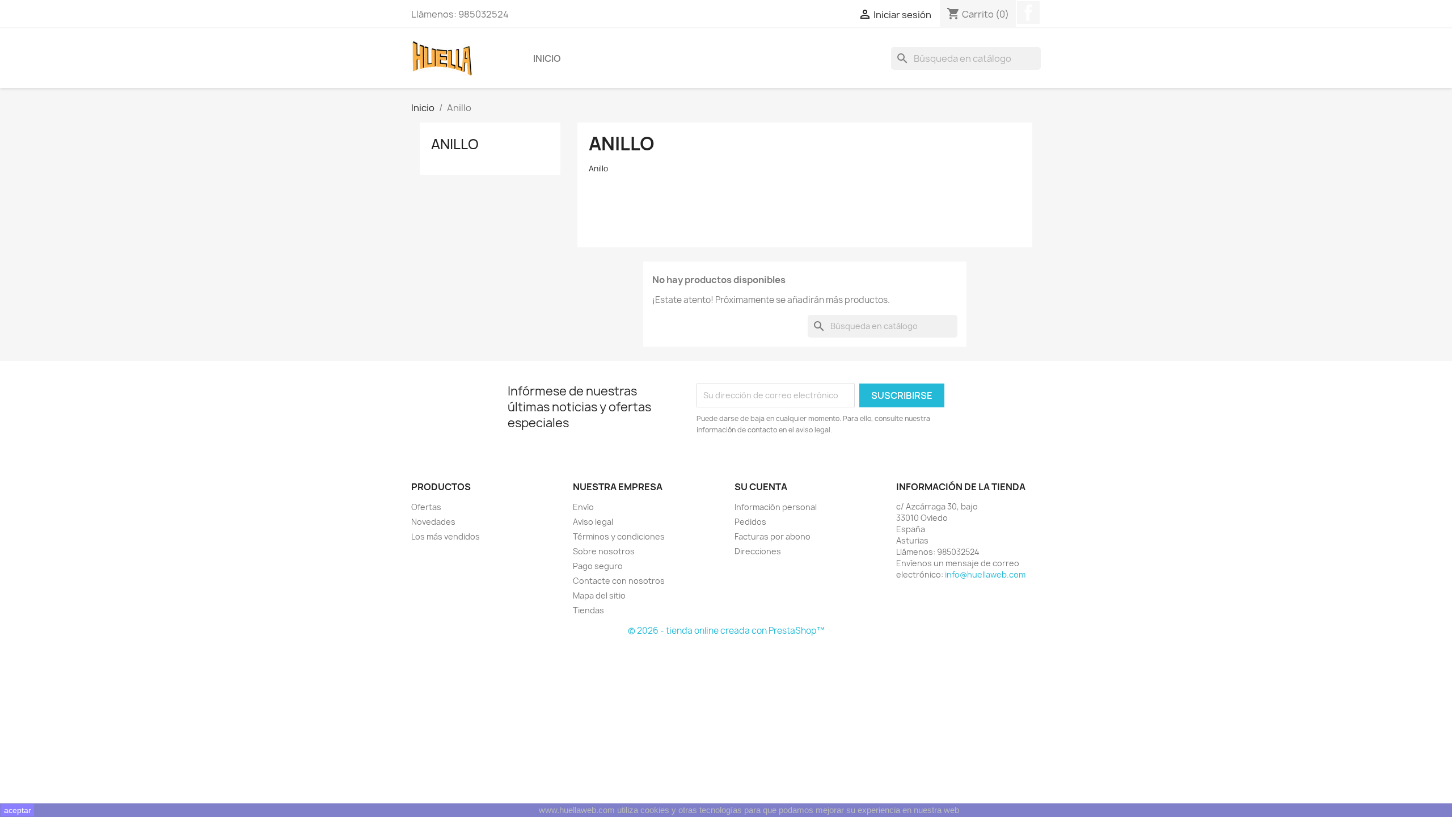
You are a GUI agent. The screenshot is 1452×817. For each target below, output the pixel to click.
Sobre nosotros (604, 551)
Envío (583, 507)
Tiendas (588, 610)
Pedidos (750, 521)
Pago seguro (598, 566)
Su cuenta (761, 487)
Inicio (547, 58)
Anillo (455, 144)
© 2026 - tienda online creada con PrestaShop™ (726, 631)
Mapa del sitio (599, 595)
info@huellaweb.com (985, 574)
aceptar (17, 810)
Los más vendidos (445, 536)
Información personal (776, 507)
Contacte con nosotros (619, 580)
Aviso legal (593, 521)
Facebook (1028, 12)
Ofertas (426, 507)
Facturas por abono (773, 536)
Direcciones (758, 551)
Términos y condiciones (619, 536)
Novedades (433, 521)
